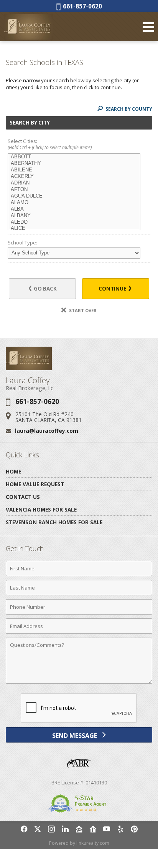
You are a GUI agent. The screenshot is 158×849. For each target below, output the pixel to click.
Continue (113, 288)
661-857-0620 (81, 6)
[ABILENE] (74, 170)
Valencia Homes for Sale (41, 509)
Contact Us (23, 496)
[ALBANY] (74, 216)
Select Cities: (50, 144)
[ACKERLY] (74, 176)
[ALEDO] (74, 222)
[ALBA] (74, 209)
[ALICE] (74, 228)
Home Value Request (35, 484)
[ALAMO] (74, 202)
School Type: (22, 242)
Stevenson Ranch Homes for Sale (54, 522)
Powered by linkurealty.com (79, 843)
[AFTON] (74, 189)
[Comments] (79, 683)
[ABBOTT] (74, 157)
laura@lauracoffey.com (46, 430)
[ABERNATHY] (74, 163)
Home (13, 471)
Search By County (128, 109)
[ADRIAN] (74, 183)
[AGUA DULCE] (74, 196)
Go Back (45, 288)
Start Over (82, 310)
